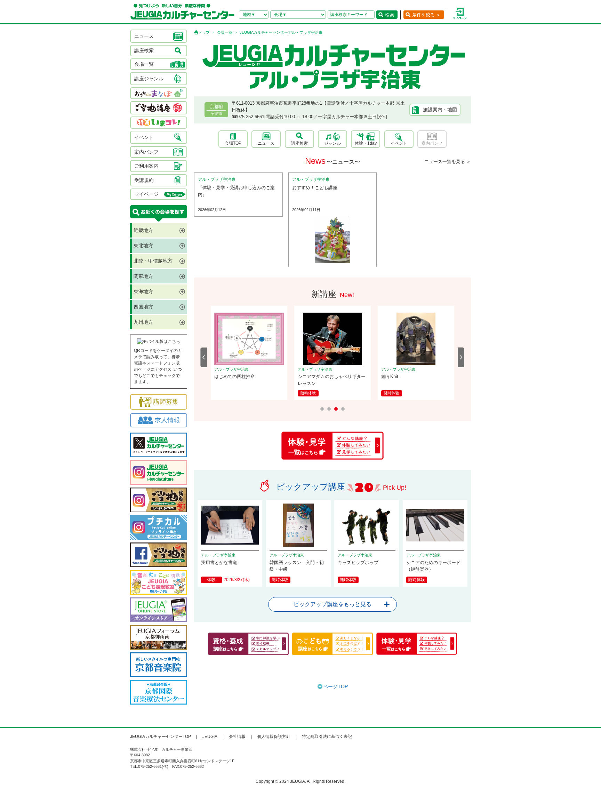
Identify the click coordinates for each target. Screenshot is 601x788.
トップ (204, 32)
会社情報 (237, 736)
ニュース (266, 143)
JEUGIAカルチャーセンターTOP (160, 736)
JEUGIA (209, 736)
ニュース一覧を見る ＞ (447, 161)
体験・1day (366, 143)
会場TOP (233, 143)
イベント (399, 143)
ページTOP (335, 686)
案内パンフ (432, 143)
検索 (389, 14)
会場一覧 (224, 32)
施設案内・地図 (440, 109)
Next (461, 357)
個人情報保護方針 (273, 736)
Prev (203, 357)
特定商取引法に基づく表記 (327, 736)
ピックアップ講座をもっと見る (332, 604)
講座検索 (299, 143)
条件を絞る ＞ (426, 14)
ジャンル (332, 143)
